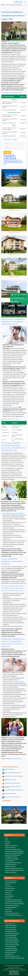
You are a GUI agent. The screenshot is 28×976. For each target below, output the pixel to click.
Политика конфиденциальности (12, 968)
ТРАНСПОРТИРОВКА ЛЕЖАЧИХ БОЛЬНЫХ (14, 870)
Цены (6, 839)
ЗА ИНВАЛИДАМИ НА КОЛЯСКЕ (12, 933)
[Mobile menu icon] (25, 2)
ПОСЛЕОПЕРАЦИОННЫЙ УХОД (12, 941)
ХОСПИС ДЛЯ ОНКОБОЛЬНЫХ (12, 913)
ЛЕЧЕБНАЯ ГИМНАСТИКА (11, 864)
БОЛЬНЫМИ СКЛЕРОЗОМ (11, 931)
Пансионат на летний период (11, 407)
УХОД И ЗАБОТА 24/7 (10, 923)
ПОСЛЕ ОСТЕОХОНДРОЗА (11, 881)
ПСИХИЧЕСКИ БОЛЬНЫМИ (11, 948)
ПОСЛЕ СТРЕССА (8, 909)
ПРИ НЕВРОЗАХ (8, 894)
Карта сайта (23, 970)
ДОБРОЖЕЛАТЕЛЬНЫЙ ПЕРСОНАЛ (13, 855)
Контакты (7, 841)
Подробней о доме (14, 187)
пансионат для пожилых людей (15, 41)
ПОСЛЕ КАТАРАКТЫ (9, 890)
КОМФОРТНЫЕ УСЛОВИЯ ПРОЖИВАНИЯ (14, 853)
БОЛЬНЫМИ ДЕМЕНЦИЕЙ (11, 935)
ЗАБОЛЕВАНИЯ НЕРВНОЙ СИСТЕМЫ (13, 900)
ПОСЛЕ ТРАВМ (8, 911)
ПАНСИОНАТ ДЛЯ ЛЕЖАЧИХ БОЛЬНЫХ (14, 868)
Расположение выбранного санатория (13, 513)
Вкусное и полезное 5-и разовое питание (13, 787)
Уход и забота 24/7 (9, 769)
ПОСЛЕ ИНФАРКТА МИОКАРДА (12, 905)
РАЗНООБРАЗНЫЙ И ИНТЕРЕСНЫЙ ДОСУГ (14, 851)
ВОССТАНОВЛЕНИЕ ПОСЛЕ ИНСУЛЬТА (13, 915)
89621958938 (14, 973)
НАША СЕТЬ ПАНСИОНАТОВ (11, 845)
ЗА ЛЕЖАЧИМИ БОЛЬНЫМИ (11, 939)
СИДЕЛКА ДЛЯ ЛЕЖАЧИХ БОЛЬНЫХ (13, 862)
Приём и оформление (10, 793)
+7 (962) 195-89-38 (18, 2)
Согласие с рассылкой (15, 970)
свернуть (25, 304)
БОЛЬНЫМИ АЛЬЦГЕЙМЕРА (11, 950)
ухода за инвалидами (18, 681)
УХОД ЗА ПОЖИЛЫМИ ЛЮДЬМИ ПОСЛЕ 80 (14, 958)
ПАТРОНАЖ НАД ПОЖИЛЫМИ (12, 859)
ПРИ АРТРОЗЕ (8, 898)
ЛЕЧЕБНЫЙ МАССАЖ (9, 860)
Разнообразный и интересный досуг (14, 790)
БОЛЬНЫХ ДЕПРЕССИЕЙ (10, 882)
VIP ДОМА (7, 843)
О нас (6, 838)
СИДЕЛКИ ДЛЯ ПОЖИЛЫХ (11, 925)
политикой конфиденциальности (11, 161)
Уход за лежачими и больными (13, 772)
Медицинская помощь (11, 779)
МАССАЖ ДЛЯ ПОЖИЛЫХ (10, 929)
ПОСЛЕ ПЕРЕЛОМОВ (9, 896)
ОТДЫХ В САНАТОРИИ (10, 847)
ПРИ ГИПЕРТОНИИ (9, 954)
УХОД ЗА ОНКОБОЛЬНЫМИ (11, 942)
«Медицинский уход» (16, 758)
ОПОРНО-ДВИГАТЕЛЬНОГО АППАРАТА (14, 901)
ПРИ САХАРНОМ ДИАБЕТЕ (11, 907)
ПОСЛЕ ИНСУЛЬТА (9, 886)
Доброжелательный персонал (12, 783)
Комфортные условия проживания (14, 776)
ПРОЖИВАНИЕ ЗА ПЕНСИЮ (11, 857)
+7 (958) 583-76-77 (18, 1)
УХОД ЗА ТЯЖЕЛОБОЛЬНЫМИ (12, 944)
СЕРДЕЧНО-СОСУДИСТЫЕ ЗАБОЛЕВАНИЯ (14, 903)
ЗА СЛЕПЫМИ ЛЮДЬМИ (10, 946)
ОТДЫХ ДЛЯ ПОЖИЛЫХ (10, 927)
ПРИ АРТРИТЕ (8, 892)
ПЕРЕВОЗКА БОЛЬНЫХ (10, 866)
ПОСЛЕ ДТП (7, 884)
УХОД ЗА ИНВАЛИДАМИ (10, 937)
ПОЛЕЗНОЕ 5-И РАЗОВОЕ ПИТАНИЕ (13, 849)
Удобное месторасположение (12, 797)
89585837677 (14, 971)
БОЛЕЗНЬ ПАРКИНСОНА (10, 952)
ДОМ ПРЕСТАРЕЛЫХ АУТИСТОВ (12, 956)
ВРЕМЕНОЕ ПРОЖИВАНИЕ (11, 872)
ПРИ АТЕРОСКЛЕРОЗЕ (10, 888)
